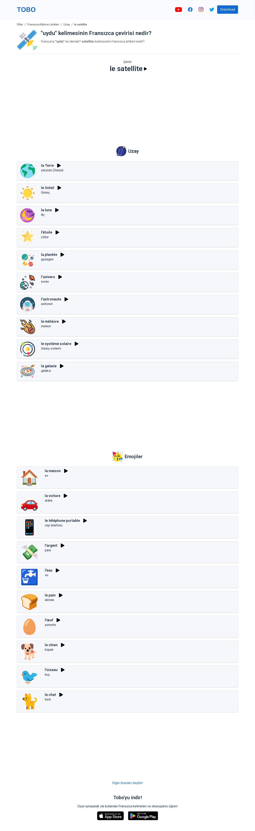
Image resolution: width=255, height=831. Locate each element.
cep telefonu (53, 525)
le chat (50, 695)
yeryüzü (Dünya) (52, 170)
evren (45, 281)
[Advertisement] (127, 106)
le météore (50, 321)
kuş (47, 674)
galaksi (46, 371)
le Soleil (47, 188)
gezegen (47, 259)
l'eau (48, 570)
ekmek (49, 600)
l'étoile (46, 232)
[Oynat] (145, 69)
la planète (49, 254)
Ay (43, 215)
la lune (46, 210)
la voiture (52, 496)
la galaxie (49, 366)
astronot (47, 304)
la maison (53, 471)
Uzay (67, 24)
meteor (46, 326)
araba (48, 500)
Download (227, 9)
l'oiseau (51, 670)
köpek (49, 650)
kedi (48, 699)
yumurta (50, 625)
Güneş (45, 192)
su (46, 575)
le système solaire (56, 344)
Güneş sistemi (51, 348)
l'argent (51, 545)
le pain (50, 595)
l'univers (48, 277)
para (48, 550)
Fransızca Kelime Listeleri (43, 24)
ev (46, 475)
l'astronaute (51, 299)
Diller (20, 24)
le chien (51, 645)
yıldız (45, 237)
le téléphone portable (62, 520)
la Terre (47, 165)
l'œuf (49, 620)
